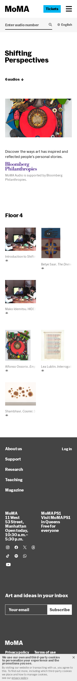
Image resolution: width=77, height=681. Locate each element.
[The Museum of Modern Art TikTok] (7, 555)
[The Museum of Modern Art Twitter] (24, 547)
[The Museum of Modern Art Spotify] (16, 555)
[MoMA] (14, 643)
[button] (69, 9)
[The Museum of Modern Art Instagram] (7, 547)
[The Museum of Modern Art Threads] (33, 547)
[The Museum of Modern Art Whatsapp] (24, 555)
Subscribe (60, 609)
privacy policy (20, 677)
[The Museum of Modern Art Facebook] (16, 547)
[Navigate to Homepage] (17, 9)
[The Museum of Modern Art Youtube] (8, 564)
